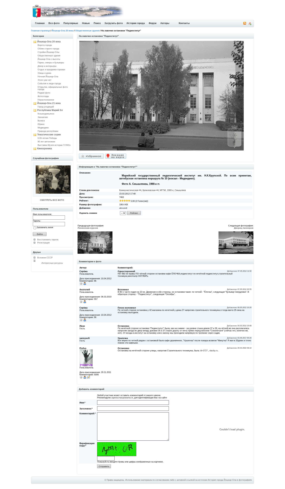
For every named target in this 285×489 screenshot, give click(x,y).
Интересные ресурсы (52, 263)
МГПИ (163, 190)
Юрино (41, 124)
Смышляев (180, 190)
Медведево (43, 127)
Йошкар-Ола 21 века (49, 103)
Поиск (97, 23)
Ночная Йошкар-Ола (48, 76)
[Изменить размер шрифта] (249, 24)
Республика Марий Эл (50, 110)
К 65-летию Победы (47, 138)
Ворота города (45, 45)
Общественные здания (87, 30)
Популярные (70, 23)
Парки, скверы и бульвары (51, 62)
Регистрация (43, 242)
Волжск (41, 120)
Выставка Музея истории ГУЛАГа (54, 145)
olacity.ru (213, 350)
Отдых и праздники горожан (51, 69)
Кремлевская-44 (150, 190)
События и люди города (49, 83)
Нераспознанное (46, 100)
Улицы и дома (44, 73)
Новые (86, 23)
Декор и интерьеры (47, 66)
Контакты (184, 23)
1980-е (170, 190)
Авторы (164, 23)
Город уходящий (46, 107)
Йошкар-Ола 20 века (62, 30)
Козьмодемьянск (46, 114)
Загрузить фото (113, 23)
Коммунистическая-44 (130, 190)
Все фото (54, 23)
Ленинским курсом (88, 228)
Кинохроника (44, 148)
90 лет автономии (46, 141)
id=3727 (204, 350)
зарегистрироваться (122, 397)
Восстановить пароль (48, 239)
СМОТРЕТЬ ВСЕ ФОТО (52, 200)
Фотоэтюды (43, 96)
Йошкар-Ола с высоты (49, 59)
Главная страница (40, 30)
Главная (40, 23)
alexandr (123, 208)
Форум (152, 23)
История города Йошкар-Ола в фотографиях (230, 480)
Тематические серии (49, 134)
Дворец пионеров (243, 228)
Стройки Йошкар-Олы (48, 52)
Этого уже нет (44, 80)
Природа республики (48, 131)
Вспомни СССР (45, 257)
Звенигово (43, 117)
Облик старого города (48, 48)
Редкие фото (44, 93)
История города (136, 23)
